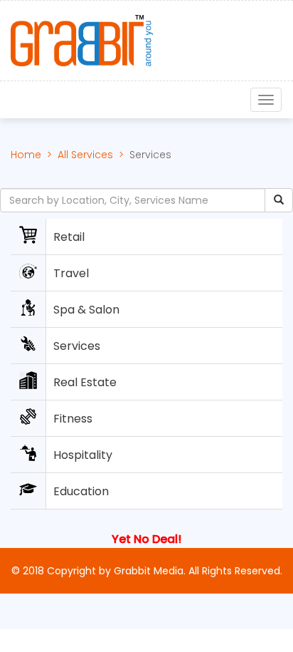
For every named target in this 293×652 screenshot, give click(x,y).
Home (26, 155)
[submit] (279, 200)
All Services (85, 155)
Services (150, 155)
